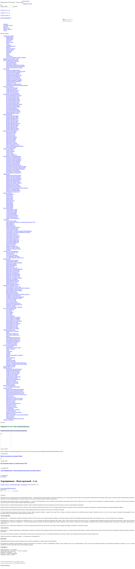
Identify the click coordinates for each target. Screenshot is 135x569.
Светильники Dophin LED (12, 241)
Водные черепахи (10, 384)
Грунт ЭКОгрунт (10, 309)
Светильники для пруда (12, 407)
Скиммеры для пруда (11, 404)
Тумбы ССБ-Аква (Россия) (12, 93)
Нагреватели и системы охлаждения (12, 156)
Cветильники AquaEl (11, 220)
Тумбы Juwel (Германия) (12, 87)
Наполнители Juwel (11, 136)
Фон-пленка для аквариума (12, 334)
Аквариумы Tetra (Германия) (13, 76)
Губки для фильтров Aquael (12, 144)
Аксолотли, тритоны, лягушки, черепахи (16, 57)
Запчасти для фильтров (8, 148)
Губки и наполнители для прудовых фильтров (17, 414)
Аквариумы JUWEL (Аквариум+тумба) (15, 71)
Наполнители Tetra (10, 133)
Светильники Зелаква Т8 (12, 238)
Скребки (8, 353)
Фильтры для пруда (10, 400)
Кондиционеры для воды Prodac (14, 289)
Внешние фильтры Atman (12, 115)
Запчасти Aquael (10, 153)
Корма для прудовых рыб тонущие (14, 390)
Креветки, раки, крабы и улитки (11, 58)
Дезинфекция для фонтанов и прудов (15, 418)
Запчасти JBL (9, 152)
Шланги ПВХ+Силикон (9, 366)
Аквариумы (6, 68)
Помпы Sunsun (9, 205)
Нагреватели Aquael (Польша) (13, 157)
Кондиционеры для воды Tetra (13, 286)
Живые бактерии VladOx (12, 293)
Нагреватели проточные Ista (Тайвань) (15, 169)
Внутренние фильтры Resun (13, 106)
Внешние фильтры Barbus (12, 129)
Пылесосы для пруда (11, 405)
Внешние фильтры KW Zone (13, 123)
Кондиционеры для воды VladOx (14, 290)
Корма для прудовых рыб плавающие (15, 389)
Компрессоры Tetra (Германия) (13, 177)
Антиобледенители (10, 410)
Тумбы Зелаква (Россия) (12, 91)
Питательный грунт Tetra (12, 324)
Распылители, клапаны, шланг (13, 347)
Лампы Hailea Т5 (10, 223)
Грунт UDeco (9, 313)
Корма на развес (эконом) (12, 260)
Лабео (7, 53)
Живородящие (9, 37)
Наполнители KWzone (11, 137)
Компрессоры (6, 174)
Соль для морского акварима (13, 386)
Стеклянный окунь (10, 46)
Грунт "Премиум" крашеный (13, 318)
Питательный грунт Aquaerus (13, 317)
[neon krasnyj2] (12, 488)
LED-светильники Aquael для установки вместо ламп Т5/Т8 (20, 222)
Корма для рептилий (11, 380)
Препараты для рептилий (12, 383)
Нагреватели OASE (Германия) (13, 158)
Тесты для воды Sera (11, 300)
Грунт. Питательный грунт (9, 308)
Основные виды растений (12, 61)
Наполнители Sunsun (11, 147)
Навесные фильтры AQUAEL (13, 112)
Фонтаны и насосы (10, 402)
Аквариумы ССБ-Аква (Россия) (13, 79)
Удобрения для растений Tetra (13, 295)
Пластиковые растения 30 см (13, 340)
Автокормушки (10, 346)
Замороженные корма (11, 264)
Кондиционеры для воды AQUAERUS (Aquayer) (18, 288)
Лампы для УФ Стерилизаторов (13, 412)
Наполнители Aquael (11, 132)
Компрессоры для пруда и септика (14, 398)
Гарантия (5, 26)
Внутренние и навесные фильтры (11, 94)
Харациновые (9, 39)
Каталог (7, 484)
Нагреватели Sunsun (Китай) (13, 162)
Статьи (5, 30)
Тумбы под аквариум (8, 86)
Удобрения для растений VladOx (14, 298)
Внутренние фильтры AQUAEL (14, 95)
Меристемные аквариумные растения (15, 65)
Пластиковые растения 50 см (13, 341)
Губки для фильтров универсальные (14, 146)
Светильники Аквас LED (12, 234)
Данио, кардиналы (10, 48)
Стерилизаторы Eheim (11, 212)
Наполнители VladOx (11, 142)
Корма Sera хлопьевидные (12, 272)
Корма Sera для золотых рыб (13, 276)
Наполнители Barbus (11, 138)
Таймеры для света (10, 360)
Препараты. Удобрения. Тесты (10, 285)
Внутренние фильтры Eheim (13, 99)
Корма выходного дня (11, 283)
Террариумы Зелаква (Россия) (13, 370)
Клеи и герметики (10, 357)
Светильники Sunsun (11, 243)
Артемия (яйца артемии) (12, 261)
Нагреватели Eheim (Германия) (13, 160)
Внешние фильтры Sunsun (12, 128)
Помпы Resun (9, 201)
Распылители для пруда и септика (14, 399)
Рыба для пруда (10, 395)
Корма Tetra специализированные (14, 269)
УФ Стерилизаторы (8, 208)
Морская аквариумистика (9, 385)
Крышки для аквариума (12, 246)
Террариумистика (7, 367)
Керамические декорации (12, 331)
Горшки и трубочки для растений (14, 67)
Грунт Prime (9, 310)
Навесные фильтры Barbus (12, 109)
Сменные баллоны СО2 (12, 252)
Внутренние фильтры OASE (13, 100)
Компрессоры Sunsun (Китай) (13, 181)
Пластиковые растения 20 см (13, 338)
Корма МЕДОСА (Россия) (12, 281)
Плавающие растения (11, 63)
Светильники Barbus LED (12, 242)
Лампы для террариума (11, 378)
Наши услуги (6, 28)
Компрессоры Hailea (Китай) (13, 180)
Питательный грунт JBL (12, 322)
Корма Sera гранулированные (13, 274)
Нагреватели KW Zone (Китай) (13, 165)
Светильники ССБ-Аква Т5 (12, 237)
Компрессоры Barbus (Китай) (13, 190)
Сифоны (8, 352)
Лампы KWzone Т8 (10, 226)
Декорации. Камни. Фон (9, 329)
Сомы (7, 43)
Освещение (6, 219)
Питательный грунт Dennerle (13, 323)
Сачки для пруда (10, 417)
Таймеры (8, 250)
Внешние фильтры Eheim (12, 117)
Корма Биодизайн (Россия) (12, 280)
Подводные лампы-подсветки (13, 248)
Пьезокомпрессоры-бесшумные (13, 186)
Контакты (5, 24)
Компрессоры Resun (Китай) (13, 185)
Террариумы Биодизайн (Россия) (14, 369)
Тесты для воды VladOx (12, 302)
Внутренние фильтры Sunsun (13, 110)
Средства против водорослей (13, 303)
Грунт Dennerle (9, 312)
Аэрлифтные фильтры (11, 108)
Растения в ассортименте (12, 342)
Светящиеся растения (11, 343)
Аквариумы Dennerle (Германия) (14, 80)
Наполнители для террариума (13, 379)
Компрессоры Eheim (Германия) (13, 179)
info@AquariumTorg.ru (6, 18)
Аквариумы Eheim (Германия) (13, 81)
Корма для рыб (6, 258)
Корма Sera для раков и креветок (14, 277)
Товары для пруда (7, 29)
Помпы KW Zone (10, 200)
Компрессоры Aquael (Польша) (13, 175)
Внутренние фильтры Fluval (13, 101)
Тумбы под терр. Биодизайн (13, 372)
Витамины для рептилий (12, 381)
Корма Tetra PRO (10, 266)
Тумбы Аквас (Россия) (11, 89)
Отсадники (9, 359)
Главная (2, 484)
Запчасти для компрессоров (12, 189)
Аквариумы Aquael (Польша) (13, 70)
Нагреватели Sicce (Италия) (12, 170)
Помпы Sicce (9, 195)
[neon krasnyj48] (5, 488)
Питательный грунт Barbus (12, 328)
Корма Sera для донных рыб (13, 275)
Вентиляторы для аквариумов (13, 171)
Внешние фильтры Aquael (12, 120)
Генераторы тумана (10, 413)
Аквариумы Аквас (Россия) (12, 74)
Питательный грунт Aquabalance (14, 321)
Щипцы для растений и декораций (14, 355)
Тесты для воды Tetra (11, 299)
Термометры (9, 351)
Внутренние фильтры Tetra (12, 98)
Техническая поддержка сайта (7, 563)
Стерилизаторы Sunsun (11, 217)
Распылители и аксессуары (12, 191)
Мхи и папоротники (11, 62)
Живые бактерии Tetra (11, 291)
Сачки (7, 350)
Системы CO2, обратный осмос (11, 251)
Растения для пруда (10, 397)
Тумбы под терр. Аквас (11, 375)
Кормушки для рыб (10, 365)
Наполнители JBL (10, 141)
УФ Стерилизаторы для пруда (13, 403)
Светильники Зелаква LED (12, 239)
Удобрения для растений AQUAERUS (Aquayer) (17, 294)
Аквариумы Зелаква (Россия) (13, 77)
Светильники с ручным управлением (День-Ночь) (18, 232)
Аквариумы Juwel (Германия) (13, 72)
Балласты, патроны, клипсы (13, 247)
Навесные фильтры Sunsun (12, 113)
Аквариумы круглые (11, 82)
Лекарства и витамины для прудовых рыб (16, 394)
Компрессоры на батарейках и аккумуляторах (17, 188)
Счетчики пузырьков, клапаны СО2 (14, 257)
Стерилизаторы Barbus (11, 214)
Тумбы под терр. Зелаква (12, 374)
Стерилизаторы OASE (11, 210)
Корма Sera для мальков (12, 279)
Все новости (4, 476)
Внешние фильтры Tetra (12, 122)
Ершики (8, 356)
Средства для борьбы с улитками (14, 307)
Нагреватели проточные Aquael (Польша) (16, 166)
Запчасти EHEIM (10, 151)
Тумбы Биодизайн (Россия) (12, 90)
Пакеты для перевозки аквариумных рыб (16, 362)
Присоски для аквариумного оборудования (16, 364)
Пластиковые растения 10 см (13, 337)
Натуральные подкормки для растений (15, 66)
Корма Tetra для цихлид (12, 267)
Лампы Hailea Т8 (10, 224)
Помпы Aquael (9, 196)
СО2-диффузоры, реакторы (12, 256)
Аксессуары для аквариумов (10, 345)
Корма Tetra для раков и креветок (14, 262)
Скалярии (8, 52)
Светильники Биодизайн (12, 229)
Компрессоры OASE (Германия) (14, 182)
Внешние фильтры (7, 114)
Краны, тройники (10, 348)
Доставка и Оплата (8, 25)
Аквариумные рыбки (8, 36)
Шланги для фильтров (11, 155)
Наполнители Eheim (11, 139)
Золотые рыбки (10, 49)
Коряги (8, 336)
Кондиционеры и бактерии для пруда (15, 391)
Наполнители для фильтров (10, 131)
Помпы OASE (9, 199)
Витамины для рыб (10, 305)
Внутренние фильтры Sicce (12, 103)
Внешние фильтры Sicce (12, 119)
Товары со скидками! (8, 419)
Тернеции (8, 44)
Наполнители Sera (10, 134)
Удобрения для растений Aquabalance (15, 296)
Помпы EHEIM (10, 194)
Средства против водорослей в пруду (15, 393)
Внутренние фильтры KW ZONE (14, 104)
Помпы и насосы (7, 193)
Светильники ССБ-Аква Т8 (12, 236)
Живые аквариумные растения (10, 60)
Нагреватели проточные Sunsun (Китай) (15, 167)
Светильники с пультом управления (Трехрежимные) (19, 231)
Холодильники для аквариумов (13, 172)
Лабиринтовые (9, 38)
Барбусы (8, 47)
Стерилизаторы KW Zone (12, 215)
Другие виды (9, 56)
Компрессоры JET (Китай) (12, 184)
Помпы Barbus (9, 207)
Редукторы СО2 (10, 253)
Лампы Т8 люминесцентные (13, 227)
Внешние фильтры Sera (11, 127)
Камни (7, 332)
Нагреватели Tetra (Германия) (13, 161)
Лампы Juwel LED (10, 245)
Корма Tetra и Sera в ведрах (12, 271)
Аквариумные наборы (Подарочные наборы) (17, 85)
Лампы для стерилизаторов (12, 218)
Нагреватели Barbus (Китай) (13, 163)
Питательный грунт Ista (12, 326)
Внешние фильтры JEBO (12, 125)
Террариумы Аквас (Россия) (13, 371)
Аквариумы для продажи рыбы (13, 84)
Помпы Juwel (9, 198)
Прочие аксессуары (11, 361)
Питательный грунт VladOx (13, 319)
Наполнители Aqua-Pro (11, 143)
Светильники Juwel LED (12, 228)
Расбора (8, 55)
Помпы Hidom (9, 204)
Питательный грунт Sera (12, 327)
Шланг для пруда (10, 416)
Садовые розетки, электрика (13, 409)
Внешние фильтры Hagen (12, 124)
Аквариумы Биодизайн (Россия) (14, 75)
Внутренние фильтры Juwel (12, 96)
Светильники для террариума (13, 376)
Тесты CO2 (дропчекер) (12, 255)
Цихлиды (8, 41)
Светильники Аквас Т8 (11, 233)
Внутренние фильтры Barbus (13, 105)
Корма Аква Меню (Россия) (12, 284)
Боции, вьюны (9, 42)
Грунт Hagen (9, 314)
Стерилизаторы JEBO (11, 213)
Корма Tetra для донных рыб (13, 270)
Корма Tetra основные (11, 265)
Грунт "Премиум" (10, 315)
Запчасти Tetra (9, 150)
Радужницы (9, 51)
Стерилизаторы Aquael (11, 209)
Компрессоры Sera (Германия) (13, 176)
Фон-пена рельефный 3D (12, 333)
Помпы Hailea (9, 203)
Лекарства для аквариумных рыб (14, 304)
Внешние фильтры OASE (12, 118)
